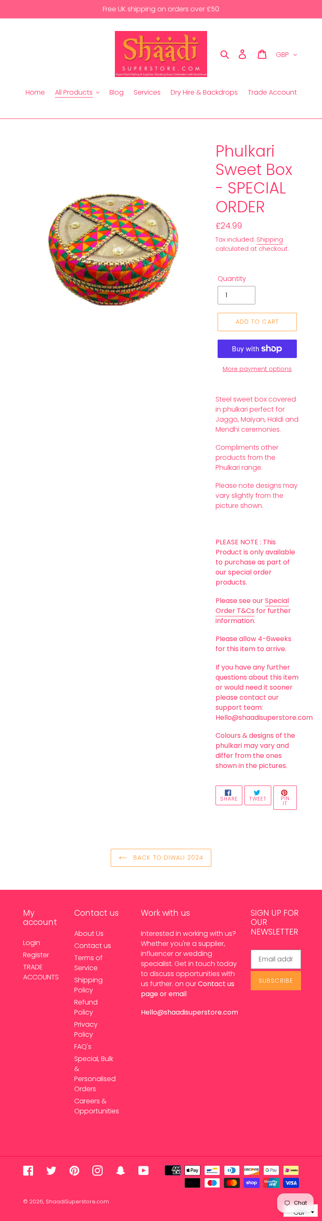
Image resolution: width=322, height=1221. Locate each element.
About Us (89, 933)
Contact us (92, 946)
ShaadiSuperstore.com (77, 1202)
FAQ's (82, 1046)
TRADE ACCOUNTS (41, 972)
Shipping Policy (88, 985)
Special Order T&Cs (252, 606)
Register (36, 955)
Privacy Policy (86, 1029)
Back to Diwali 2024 (167, 857)
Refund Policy (86, 1007)
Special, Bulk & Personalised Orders (95, 1074)
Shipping (270, 239)
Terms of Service (88, 963)
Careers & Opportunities (96, 1106)
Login (31, 943)
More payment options (257, 369)
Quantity (232, 278)
